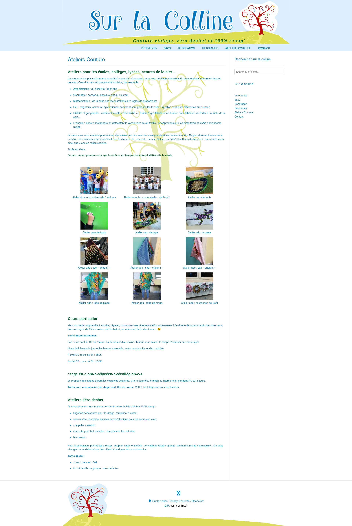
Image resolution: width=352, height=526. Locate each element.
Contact (264, 48)
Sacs (167, 48)
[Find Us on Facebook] (178, 493)
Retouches (210, 48)
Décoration (186, 48)
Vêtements (149, 48)
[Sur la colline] (156, 20)
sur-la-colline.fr (179, 505)
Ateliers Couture (238, 48)
